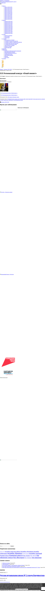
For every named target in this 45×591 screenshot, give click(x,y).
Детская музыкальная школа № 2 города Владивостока (22, 575)
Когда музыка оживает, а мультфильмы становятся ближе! (13, 565)
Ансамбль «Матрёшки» (27, 551)
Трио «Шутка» (33, 555)
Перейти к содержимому (4, 0)
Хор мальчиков (36, 558)
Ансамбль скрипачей (35, 553)
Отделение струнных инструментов (11, 41)
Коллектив (4, 48)
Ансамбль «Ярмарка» (14, 553)
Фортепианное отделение (9, 39)
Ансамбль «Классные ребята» (12, 551)
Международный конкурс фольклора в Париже (11, 566)
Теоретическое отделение (9, 45)
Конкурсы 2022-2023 (8, 23)
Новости (3, 5)
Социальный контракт (8, 54)
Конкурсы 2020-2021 (8, 25)
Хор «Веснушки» (19, 558)
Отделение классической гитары (10, 44)
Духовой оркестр (4, 555)
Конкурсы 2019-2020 (8, 26)
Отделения (4, 38)
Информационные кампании (9, 52)
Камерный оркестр (16, 555)
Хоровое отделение (8, 46)
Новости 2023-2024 (8, 8)
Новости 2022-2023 (8, 9)
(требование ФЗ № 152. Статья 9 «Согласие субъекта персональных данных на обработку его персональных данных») (20, 590)
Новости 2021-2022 (8, 10)
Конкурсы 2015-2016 (8, 31)
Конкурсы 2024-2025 (8, 21)
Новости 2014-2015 (8, 18)
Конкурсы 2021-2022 (8, 24)
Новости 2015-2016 (8, 16)
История (3, 34)
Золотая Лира (7, 36)
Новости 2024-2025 (8, 7)
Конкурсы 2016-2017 (8, 30)
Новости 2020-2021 (8, 11)
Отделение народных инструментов (11, 43)
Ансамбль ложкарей (25, 553)
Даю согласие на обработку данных (22, 589)
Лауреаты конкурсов (8, 35)
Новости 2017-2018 (8, 14)
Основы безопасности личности (10, 53)
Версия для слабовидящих (23, 107)
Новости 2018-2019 (8, 13)
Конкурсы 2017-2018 (8, 29)
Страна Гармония (5, 564)
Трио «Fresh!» (26, 555)
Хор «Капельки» (28, 557)
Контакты (4, 58)
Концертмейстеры (7, 47)
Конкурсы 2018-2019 (8, 27)
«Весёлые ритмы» (2, 551)
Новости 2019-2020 (8, 12)
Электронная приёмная (8, 55)
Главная (1, 69)
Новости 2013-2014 (8, 19)
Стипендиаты (6, 37)
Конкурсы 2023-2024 (8, 22)
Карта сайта (6, 57)
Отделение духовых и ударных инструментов (13, 42)
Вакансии (6, 56)
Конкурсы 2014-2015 (8, 32)
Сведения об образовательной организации (12, 50)
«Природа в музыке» (6, 563)
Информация (4, 49)
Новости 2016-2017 (8, 15)
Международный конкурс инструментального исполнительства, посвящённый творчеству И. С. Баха (21, 567)
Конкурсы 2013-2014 (8, 33)
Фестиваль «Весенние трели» (13, 97)
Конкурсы (4, 20)
